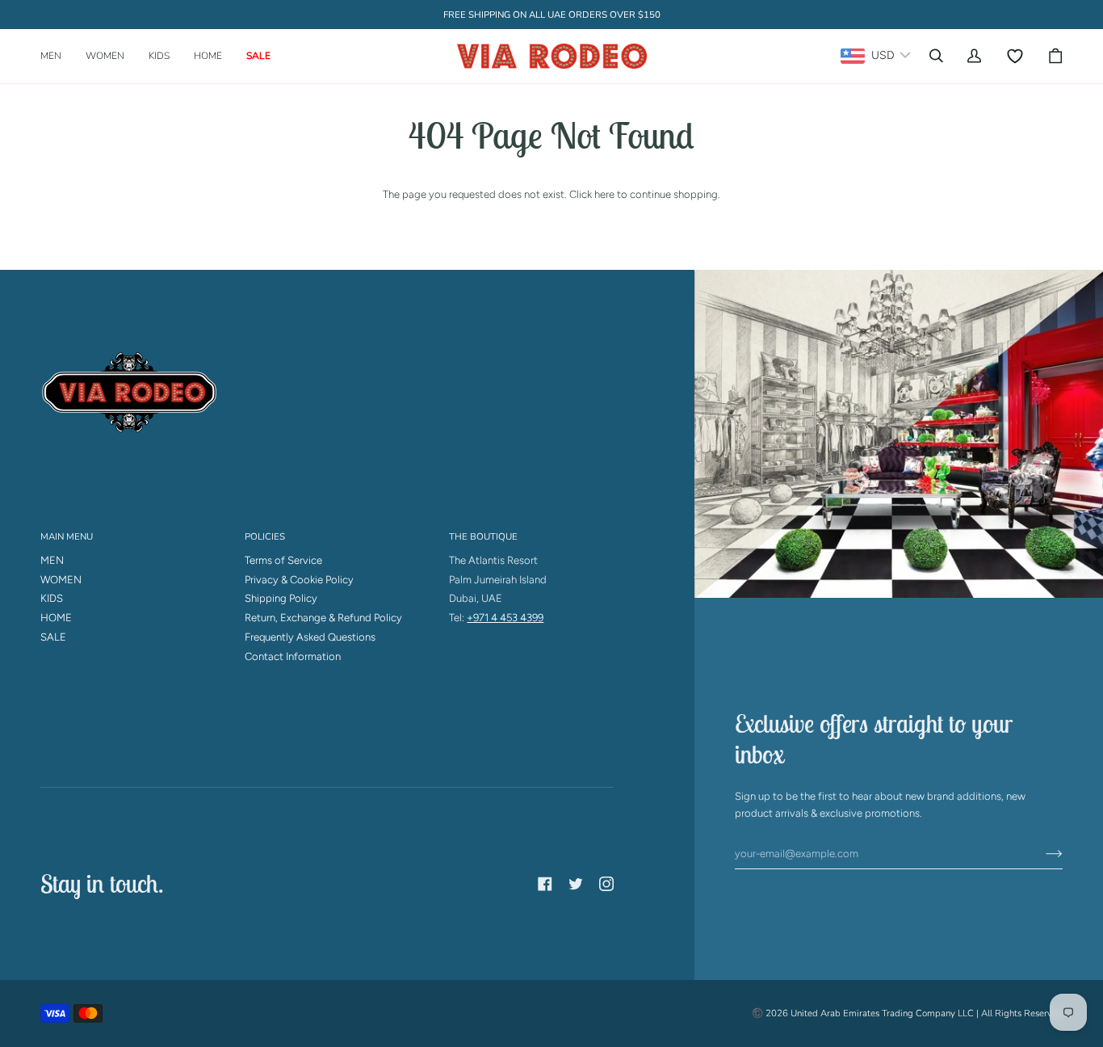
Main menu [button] (66, 536)
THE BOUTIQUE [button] (483, 536)
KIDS (51, 598)
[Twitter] (575, 884)
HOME (56, 618)
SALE (53, 637)
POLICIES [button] (265, 536)
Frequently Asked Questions (310, 637)
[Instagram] (606, 884)
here (604, 194)
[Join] (1041, 854)
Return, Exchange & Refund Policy (323, 618)
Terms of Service (283, 560)
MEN (52, 560)
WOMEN (61, 580)
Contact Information (293, 656)
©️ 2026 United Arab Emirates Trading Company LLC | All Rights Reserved (907, 1013)
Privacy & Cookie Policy (299, 580)
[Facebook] (545, 884)
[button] (56, 56)
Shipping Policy (281, 598)
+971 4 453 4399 (505, 618)
